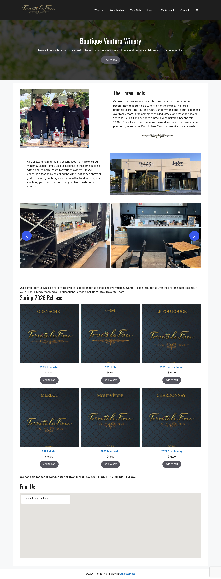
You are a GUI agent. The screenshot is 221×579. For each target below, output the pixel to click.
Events (151, 10)
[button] (65, 235)
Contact (184, 10)
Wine (97, 10)
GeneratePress (127, 574)
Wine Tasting (117, 10)
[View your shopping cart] (196, 10)
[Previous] (27, 236)
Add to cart (49, 380)
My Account (167, 10)
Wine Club (135, 10)
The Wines (110, 60)
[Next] (194, 236)
